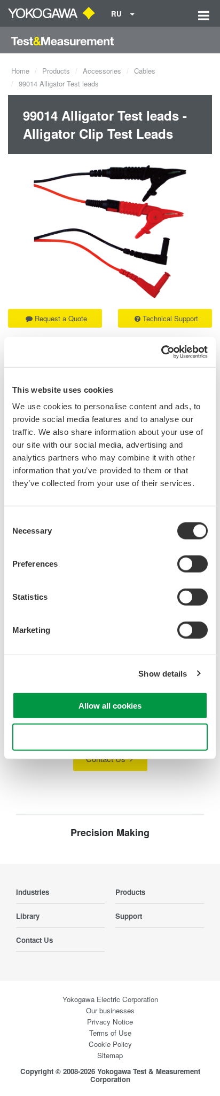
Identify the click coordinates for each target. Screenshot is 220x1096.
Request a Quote (61, 318)
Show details (162, 673)
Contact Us (107, 758)
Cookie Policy (110, 1044)
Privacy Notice (110, 1021)
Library (28, 916)
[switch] (192, 564)
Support (128, 916)
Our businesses (110, 1010)
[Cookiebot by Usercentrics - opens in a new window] (161, 352)
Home (20, 71)
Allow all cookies (110, 705)
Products (56, 71)
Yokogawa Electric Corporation (110, 999)
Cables (144, 71)
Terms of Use (110, 1033)
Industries (32, 892)
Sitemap (110, 1055)
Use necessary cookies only (110, 736)
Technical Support (170, 318)
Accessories (102, 71)
